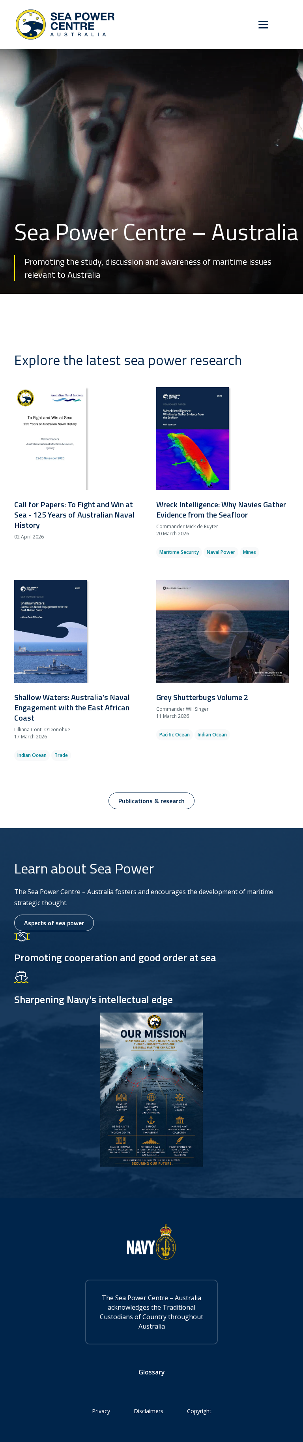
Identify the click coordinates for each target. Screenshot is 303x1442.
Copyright (199, 1411)
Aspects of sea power (54, 923)
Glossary (151, 1372)
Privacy (101, 1411)
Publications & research (151, 801)
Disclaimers (148, 1411)
